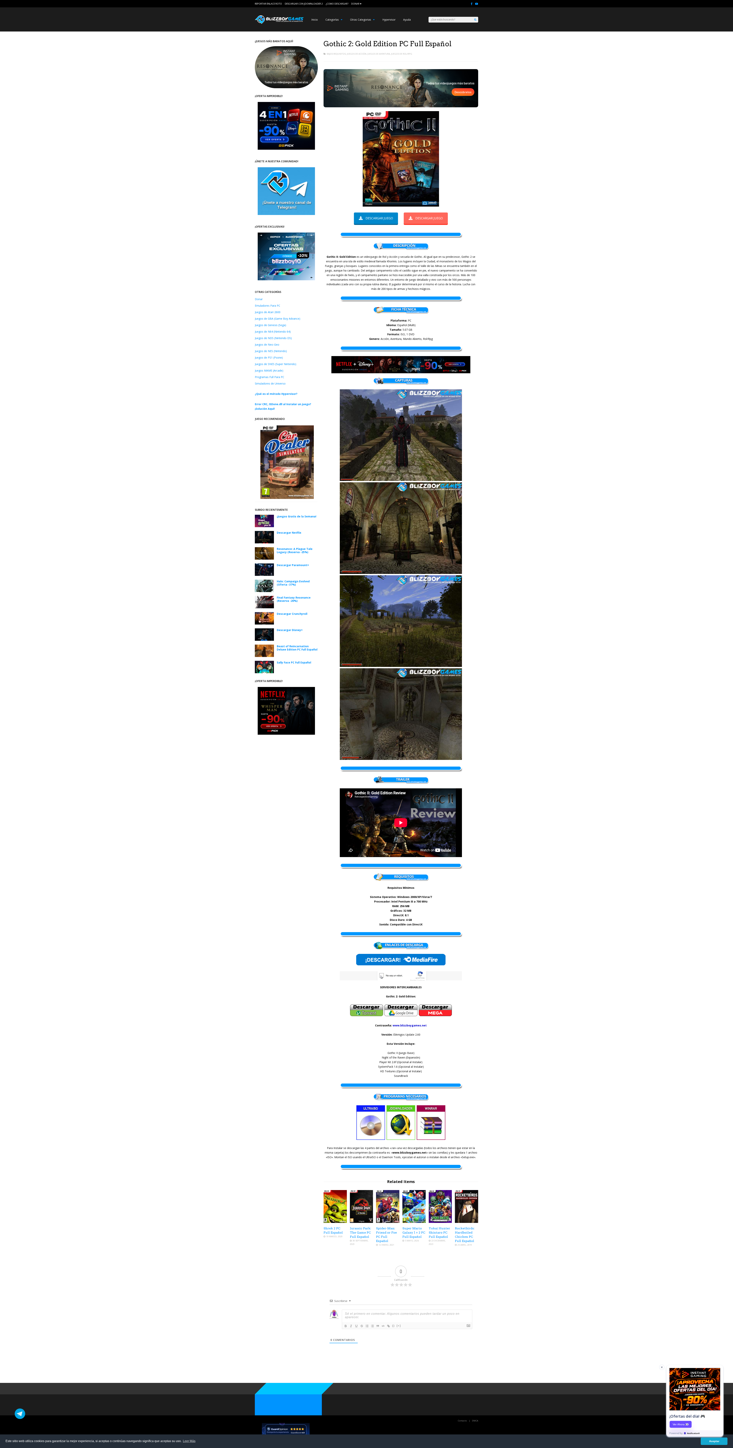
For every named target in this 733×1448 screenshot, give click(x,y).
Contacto (462, 1420)
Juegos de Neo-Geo (267, 344)
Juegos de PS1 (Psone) (269, 357)
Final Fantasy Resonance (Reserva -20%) (294, 599)
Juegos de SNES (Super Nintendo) (275, 364)
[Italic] (351, 1326)
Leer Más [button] (189, 1441)
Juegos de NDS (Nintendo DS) (273, 338)
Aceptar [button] (714, 1441)
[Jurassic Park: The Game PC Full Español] (361, 1222)
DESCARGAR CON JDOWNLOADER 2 (304, 3)
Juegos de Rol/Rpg (401, 53)
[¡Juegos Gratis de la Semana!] (264, 526)
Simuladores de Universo (270, 383)
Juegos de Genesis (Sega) (270, 325)
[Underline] (356, 1326)
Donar (259, 299)
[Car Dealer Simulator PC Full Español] (287, 498)
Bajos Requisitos (336, 53)
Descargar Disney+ (290, 630)
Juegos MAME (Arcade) (269, 370)
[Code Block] (383, 1326)
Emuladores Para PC (267, 305)
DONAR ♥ (356, 3)
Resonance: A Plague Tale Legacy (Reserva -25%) (294, 550)
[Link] (388, 1326)
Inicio (314, 19)
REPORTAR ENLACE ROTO (268, 3)
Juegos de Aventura (378, 53)
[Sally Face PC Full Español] (264, 672)
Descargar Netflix (289, 532)
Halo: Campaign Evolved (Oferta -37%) (293, 582)
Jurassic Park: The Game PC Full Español (360, 1233)
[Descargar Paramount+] (264, 575)
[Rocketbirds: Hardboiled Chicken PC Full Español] (466, 1222)
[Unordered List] (372, 1326)
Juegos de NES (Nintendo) (271, 351)
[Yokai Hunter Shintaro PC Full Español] (440, 1222)
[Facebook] (471, 4)
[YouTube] (476, 4)
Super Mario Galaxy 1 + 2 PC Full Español (413, 1233)
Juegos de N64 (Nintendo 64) (273, 331)
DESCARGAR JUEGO (379, 218)
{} (393, 1325)
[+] (399, 1325)
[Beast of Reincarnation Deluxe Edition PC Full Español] (264, 656)
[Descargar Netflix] (264, 542)
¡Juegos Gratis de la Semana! (296, 516)
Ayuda (407, 19)
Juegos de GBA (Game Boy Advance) (277, 318)
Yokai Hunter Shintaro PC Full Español (439, 1233)
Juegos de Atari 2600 (267, 312)
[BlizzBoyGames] (279, 23)
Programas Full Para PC (269, 377)
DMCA (475, 1420)
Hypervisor (389, 19)
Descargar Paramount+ (293, 565)
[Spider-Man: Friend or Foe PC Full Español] (387, 1222)
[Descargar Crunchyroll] (264, 623)
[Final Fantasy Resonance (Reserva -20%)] (264, 607)
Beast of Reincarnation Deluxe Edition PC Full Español (297, 647)
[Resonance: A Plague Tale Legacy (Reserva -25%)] (264, 558)
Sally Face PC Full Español (294, 662)
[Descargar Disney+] (264, 640)
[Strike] (361, 1326)
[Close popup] (662, 1367)
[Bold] (345, 1326)
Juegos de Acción (356, 53)
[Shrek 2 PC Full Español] (335, 1222)
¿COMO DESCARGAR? (337, 3)
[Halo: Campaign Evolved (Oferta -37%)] (264, 591)
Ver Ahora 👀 (681, 1424)
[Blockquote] (377, 1326)
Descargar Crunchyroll (292, 614)
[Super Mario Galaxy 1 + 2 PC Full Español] (414, 1222)
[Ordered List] (367, 1326)
